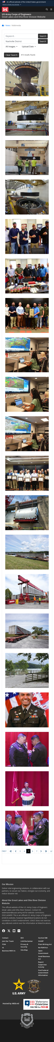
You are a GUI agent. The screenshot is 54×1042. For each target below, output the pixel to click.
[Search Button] (46, 9)
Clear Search (11, 55)
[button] (12, 4)
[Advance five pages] (46, 851)
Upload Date (28, 46)
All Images (11, 46)
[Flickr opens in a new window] (19, 931)
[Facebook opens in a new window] (3, 931)
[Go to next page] (41, 851)
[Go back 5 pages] (11, 851)
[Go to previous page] (15, 851)
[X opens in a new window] (8, 931)
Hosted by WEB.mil (11, 1003)
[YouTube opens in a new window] (14, 931)
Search (43, 36)
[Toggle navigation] (50, 9)
